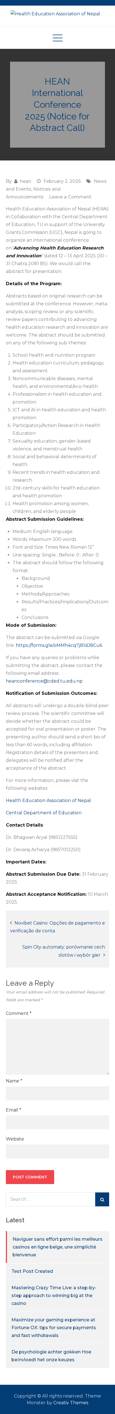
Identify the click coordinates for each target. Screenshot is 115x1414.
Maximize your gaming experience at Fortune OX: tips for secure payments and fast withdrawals (53, 1327)
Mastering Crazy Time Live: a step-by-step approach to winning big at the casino (54, 1295)
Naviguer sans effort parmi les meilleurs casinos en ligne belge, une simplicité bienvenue (57, 1247)
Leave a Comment (70, 197)
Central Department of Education (44, 812)
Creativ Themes (70, 1402)
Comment (19, 1013)
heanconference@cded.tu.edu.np (44, 681)
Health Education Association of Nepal (48, 800)
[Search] (102, 1199)
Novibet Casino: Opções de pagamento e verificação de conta (57, 926)
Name (14, 1081)
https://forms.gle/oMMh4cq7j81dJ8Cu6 (59, 645)
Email (13, 1110)
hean (25, 181)
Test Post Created (32, 1271)
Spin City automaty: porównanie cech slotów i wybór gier (63, 951)
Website (15, 1139)
